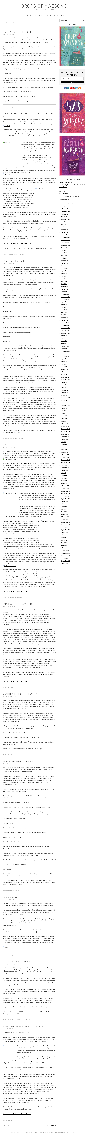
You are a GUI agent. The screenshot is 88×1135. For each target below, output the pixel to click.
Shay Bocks (38, 1132)
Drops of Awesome (44, 6)
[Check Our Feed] (79, 89)
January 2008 (65, 488)
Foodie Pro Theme (27, 1132)
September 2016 (65, 245)
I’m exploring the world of (16, 236)
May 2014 (64, 312)
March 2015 (64, 286)
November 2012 (65, 354)
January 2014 (65, 323)
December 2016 (65, 237)
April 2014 (64, 315)
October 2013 (65, 330)
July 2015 (63, 276)
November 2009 (65, 431)
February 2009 (65, 455)
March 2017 (64, 229)
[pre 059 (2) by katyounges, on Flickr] (6, 126)
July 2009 (63, 442)
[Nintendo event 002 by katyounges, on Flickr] (9, 566)
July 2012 (63, 364)
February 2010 (65, 424)
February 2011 (65, 393)
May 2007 (64, 509)
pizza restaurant (34, 476)
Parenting (62, 191)
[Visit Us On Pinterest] (71, 89)
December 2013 (65, 325)
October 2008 (65, 465)
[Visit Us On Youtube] (73, 89)
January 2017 (65, 235)
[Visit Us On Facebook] (65, 89)
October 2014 (65, 299)
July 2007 (63, 504)
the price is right (28, 1061)
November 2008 (65, 462)
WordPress (75, 1132)
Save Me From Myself (12, 438)
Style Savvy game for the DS (32, 463)
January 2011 (65, 395)
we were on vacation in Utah (15, 267)
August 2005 (64, 563)
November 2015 (65, 266)
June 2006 (64, 537)
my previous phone (42, 120)
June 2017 (64, 222)
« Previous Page (9, 1125)
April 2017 (64, 227)
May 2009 (64, 447)
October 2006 (65, 527)
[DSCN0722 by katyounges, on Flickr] (6, 947)
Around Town (11, 597)
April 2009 (64, 449)
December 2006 (65, 522)
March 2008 (64, 483)
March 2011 (64, 390)
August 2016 (64, 248)
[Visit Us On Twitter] (68, 89)
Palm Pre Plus (24, 120)
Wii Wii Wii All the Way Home (18, 604)
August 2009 (64, 439)
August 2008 (64, 470)
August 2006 (64, 532)
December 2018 (65, 211)
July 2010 (63, 411)
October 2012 (65, 356)
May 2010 (64, 416)
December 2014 (65, 294)
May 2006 (64, 540)
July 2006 (63, 535)
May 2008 (64, 478)
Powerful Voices (15, 474)
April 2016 (64, 258)
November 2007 (65, 493)
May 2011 (64, 385)
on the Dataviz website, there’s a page (36, 180)
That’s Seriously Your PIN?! (18, 761)
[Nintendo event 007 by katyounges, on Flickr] (9, 459)
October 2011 (65, 377)
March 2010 (64, 421)
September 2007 (65, 499)
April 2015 (64, 284)
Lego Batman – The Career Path (20, 31)
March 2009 (64, 452)
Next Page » (51, 1125)
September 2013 (65, 333)
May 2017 (64, 224)
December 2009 (65, 429)
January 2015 (65, 292)
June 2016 (64, 253)
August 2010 (64, 408)
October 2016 (65, 242)
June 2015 (64, 279)
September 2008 (65, 468)
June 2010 (64, 413)
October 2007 (65, 496)
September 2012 (65, 359)
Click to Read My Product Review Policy (17, 243)
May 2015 (64, 281)
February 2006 (65, 548)
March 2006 (64, 545)
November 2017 (65, 216)
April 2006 (64, 543)
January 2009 (65, 457)
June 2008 (64, 475)
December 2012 (65, 351)
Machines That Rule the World (20, 694)
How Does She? (64, 189)
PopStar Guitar (39, 1050)
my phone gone (47, 214)
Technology (10, 107)
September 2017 (65, 219)
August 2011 (64, 382)
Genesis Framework (57, 1132)
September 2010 (65, 405)
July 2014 (63, 307)
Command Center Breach (16, 261)
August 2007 (64, 501)
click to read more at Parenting (27, 932)
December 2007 (65, 491)
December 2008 (65, 460)
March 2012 (64, 369)
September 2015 (65, 271)
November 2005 (65, 556)
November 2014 (65, 297)
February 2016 (65, 263)
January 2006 (65, 550)
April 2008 (64, 480)
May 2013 (64, 341)
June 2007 (64, 506)
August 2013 (64, 335)
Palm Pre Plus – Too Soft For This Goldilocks (28, 113)
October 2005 (65, 558)
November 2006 (65, 525)
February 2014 (65, 320)
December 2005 (65, 553)
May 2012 (64, 367)
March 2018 (64, 214)
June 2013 (64, 338)
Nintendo (5, 453)
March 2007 (64, 514)
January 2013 (65, 348)
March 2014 (64, 317)
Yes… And (8, 445)
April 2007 (64, 512)
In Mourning (10, 897)
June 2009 (64, 444)
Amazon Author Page (65, 182)
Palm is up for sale (13, 195)
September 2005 (65, 561)
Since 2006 (48, 271)
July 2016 (63, 250)
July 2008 (63, 473)
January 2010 (65, 426)
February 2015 (65, 289)
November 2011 (65, 374)
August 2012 (64, 361)
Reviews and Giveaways (13, 254)
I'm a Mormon (63, 193)
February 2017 (65, 232)
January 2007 (65, 519)
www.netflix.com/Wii (43, 674)
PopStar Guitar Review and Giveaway (23, 1026)
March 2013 (64, 343)
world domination (17, 107)
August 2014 (64, 304)
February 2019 (65, 209)
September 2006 (65, 530)
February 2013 (65, 346)
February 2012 (65, 372)
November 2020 (65, 206)
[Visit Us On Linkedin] (76, 89)
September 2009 (65, 436)
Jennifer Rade (39, 455)
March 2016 (64, 260)
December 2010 (65, 398)
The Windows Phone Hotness (28, 214)
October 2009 (65, 434)
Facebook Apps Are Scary (16, 961)
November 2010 (65, 400)
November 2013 (65, 328)
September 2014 (65, 302)
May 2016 (64, 255)
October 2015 (65, 268)
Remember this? (27, 368)
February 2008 (65, 486)
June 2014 (64, 310)
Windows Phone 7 (8, 207)
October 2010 (65, 403)
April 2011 (64, 387)
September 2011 (65, 380)
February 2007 (65, 517)
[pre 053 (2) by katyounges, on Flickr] (6, 174)
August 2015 (64, 273)
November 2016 (65, 240)
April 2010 (64, 418)
